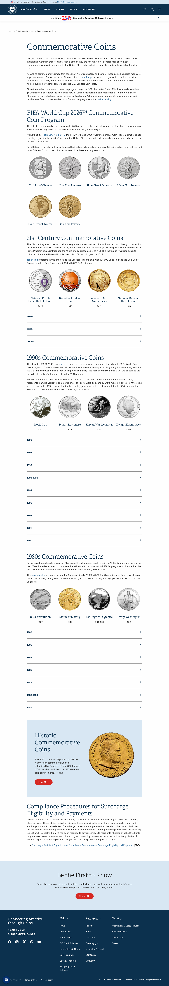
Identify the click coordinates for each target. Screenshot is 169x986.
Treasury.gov (92, 943)
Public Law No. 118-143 (53, 135)
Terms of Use (31, 979)
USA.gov (90, 937)
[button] (152, 9)
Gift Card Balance (69, 943)
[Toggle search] (145, 9)
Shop (47, 9)
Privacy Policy (14, 979)
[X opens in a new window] (24, 942)
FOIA (88, 931)
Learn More (43, 782)
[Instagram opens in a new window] (16, 942)
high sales (64, 364)
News (73, 9)
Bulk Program (67, 955)
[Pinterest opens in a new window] (31, 942)
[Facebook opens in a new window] (9, 942)
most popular (38, 575)
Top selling (32, 259)
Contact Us (65, 931)
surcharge (87, 77)
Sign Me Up (84, 896)
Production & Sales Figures (125, 925)
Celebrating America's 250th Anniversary (92, 18)
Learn (60, 9)
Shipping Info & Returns (68, 968)
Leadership (117, 937)
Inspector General (95, 949)
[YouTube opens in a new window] (39, 942)
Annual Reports (119, 931)
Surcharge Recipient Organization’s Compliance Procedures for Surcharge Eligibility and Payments (82, 845)
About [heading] (115, 918)
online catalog (104, 99)
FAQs (62, 925)
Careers (115, 943)
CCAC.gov (91, 955)
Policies (89, 925)
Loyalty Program (68, 960)
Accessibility (47, 979)
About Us (89, 9)
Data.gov (90, 960)
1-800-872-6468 (22, 934)
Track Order (66, 937)
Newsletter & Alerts (70, 949)
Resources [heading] (92, 918)
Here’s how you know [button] (66, 2)
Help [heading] (63, 918)
